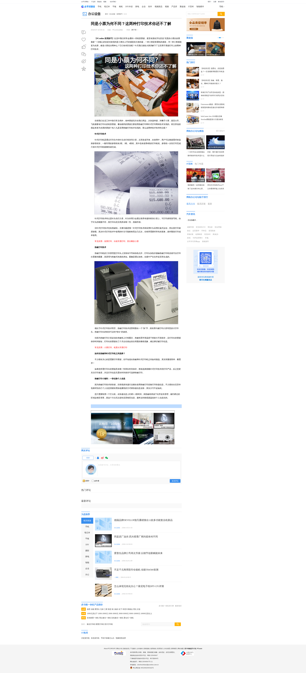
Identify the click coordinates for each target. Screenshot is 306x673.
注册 (214, 2)
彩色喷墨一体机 (93, 618)
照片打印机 (108, 624)
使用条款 (153, 648)
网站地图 (180, 648)
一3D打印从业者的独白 (196, 152)
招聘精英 (174, 648)
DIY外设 (129, 7)
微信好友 (83, 54)
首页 (106, 14)
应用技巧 (119, 14)
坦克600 (207, 234)
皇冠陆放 (212, 231)
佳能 (92, 609)
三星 (105, 609)
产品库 (93, 2)
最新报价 (178, 606)
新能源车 (205, 241)
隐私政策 (126, 648)
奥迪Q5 (215, 234)
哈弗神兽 (198, 234)
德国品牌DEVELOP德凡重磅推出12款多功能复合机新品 (143, 520)
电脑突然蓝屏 (121, 638)
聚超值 (99, 2)
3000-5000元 (124, 613)
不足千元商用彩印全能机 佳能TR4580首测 (136, 569)
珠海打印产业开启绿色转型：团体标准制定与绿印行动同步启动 (212, 93)
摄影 (87, 551)
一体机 (116, 577)
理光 (135, 609)
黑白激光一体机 (105, 618)
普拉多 (210, 227)
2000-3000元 (113, 613)
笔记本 (107, 7)
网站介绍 (119, 648)
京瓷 (138, 609)
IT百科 (191, 7)
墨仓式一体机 (129, 618)
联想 (109, 609)
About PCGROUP (109, 648)
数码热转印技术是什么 (196, 156)
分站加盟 (167, 648)
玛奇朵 (203, 231)
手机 (99, 7)
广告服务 (133, 648)
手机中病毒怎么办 (107, 638)
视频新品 (158, 7)
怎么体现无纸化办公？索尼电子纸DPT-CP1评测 (139, 586)
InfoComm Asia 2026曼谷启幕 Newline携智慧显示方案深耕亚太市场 (212, 118)
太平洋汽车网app (193, 241)
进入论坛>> (220, 131)
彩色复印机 (95, 638)
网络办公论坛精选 (195, 131)
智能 (87, 563)
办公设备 (112, 14)
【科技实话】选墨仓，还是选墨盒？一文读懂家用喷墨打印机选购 (212, 70)
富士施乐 (115, 609)
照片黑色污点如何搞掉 (215, 156)
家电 (137, 7)
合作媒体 (140, 648)
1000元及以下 (92, 613)
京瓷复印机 (85, 638)
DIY (87, 545)
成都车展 (190, 227)
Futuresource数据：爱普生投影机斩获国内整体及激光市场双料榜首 (213, 106)
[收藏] (83, 40)
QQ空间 (83, 69)
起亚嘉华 (196, 231)
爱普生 (97, 609)
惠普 (88, 609)
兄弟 (102, 609)
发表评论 (175, 481)
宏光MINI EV (200, 227)
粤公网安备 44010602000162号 (143, 668)
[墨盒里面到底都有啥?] (195, 137)
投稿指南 (146, 648)
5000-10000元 (134, 613)
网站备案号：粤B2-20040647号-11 (141, 661)
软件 (150, 7)
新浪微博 (83, 61)
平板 (114, 7)
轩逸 (206, 238)
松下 (120, 609)
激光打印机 (91, 624)
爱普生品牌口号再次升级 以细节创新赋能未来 (138, 553)
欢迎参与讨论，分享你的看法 (109, 465)
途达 (188, 231)
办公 (87, 574)
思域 (188, 238)
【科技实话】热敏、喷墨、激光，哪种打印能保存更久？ (212, 82)
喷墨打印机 (100, 624)
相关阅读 (87, 521)
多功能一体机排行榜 (166, 606)
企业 (144, 7)
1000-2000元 (103, 613)
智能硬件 (200, 7)
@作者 (96, 481)
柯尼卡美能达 (128, 609)
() (85, 45)
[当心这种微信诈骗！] (215, 170)
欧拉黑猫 (218, 227)
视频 (104, 2)
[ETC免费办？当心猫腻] (195, 170)
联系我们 (160, 648)
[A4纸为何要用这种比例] (215, 137)
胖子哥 (134, 30)
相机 (121, 7)
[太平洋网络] (119, 652)
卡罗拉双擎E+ (198, 238)
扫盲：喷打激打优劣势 (215, 152)
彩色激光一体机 (117, 618)
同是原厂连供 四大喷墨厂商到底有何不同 (136, 536)
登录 (209, 2)
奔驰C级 (190, 234)
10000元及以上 (146, 613)
